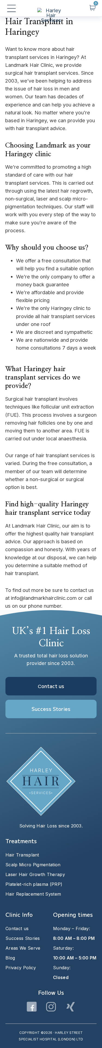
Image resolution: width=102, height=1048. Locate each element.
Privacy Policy (20, 967)
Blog (10, 958)
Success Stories (22, 938)
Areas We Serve (22, 948)
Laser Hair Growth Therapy (35, 874)
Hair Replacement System (33, 894)
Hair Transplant (22, 855)
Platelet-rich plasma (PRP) (33, 884)
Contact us (17, 928)
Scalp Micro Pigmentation (33, 864)
